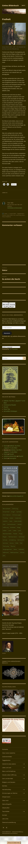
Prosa (3, 216)
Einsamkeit (6, 511)
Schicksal (21, 537)
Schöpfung (8, 216)
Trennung (6, 546)
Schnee (5, 540)
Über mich (5, 800)
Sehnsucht (20, 540)
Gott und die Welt (7, 778)
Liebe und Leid (6, 767)
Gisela (5, 213)
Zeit (4, 555)
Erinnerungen (16, 515)
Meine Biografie (6, 804)
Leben (5, 530)
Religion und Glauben (8, 782)
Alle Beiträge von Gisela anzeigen (14, 207)
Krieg (18, 527)
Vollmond (6, 552)
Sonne (12, 543)
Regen (5, 537)
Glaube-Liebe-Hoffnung (9, 775)
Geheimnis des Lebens (9, 764)
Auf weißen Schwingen (10, 411)
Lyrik (19, 530)
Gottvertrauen (11, 524)
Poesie (15, 533)
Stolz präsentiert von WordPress (10, 833)
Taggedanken (20, 213)
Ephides (19, 511)
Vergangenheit (7, 549)
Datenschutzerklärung (9, 822)
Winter (22, 552)
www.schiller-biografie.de (16, 496)
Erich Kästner (7, 515)
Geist (10, 521)
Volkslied (21, 549)
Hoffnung (6, 527)
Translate (15, 349)
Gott (14, 215)
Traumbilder (5, 811)
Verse (15, 549)
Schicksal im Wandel (10, 405)
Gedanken (18, 518)
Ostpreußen (5, 808)
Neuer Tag (7, 409)
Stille (16, 543)
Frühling (5, 518)
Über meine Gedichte (8, 753)
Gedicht (5, 521)
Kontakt (4, 815)
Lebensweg (18, 215)
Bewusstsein (6, 508)
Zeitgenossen (6, 797)
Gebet (11, 518)
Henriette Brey (6, 789)
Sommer (5, 543)
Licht (9, 530)
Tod (21, 543)
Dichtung (15, 508)
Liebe (14, 530)
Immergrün (12, 458)
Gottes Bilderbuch (10, 5)
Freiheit (4, 215)
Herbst (19, 524)
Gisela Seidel (9, 215)
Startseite (5, 749)
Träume (12, 546)
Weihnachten (14, 552)
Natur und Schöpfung (8, 771)
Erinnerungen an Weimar (9, 793)
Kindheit (12, 527)
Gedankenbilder (7, 756)
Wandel (6, 407)
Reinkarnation (13, 537)
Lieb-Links (5, 818)
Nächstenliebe (7, 533)
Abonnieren (7, 333)
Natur (23, 215)
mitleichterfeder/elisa (10, 456)
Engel (13, 511)
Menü (23, 5)
